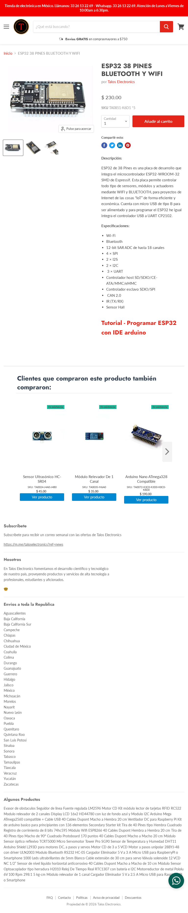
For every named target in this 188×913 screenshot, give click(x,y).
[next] (167, 452)
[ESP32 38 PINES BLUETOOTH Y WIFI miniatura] (13, 148)
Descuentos (133, 898)
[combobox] (96, 26)
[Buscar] (166, 26)
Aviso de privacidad (106, 898)
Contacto (64, 898)
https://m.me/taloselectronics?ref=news (33, 544)
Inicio (8, 53)
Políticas (82, 898)
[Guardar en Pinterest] (128, 145)
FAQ (50, 898)
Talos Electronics (121, 81)
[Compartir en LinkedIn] (120, 145)
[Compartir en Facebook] (104, 145)
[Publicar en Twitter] (112, 145)
